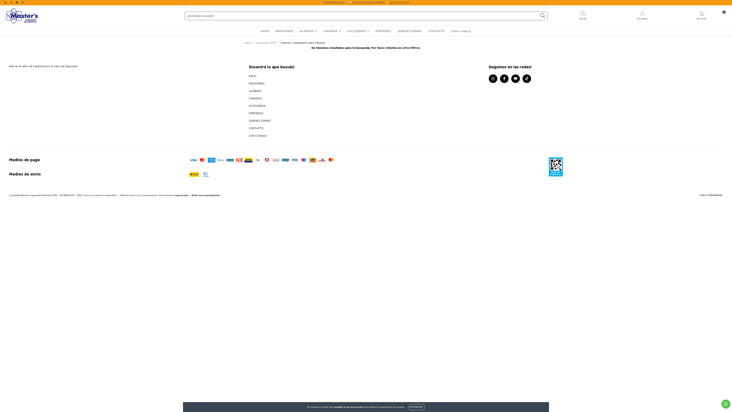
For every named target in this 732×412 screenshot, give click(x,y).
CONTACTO (437, 31)
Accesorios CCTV (265, 43)
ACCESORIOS (357, 31)
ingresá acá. (181, 195)
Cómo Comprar (461, 31)
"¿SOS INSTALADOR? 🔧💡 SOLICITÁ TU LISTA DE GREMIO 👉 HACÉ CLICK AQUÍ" (366, 2)
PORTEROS (383, 31)
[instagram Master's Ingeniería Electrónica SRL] (6, 2)
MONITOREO (284, 31)
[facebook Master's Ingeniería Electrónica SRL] (11, 2)
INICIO (265, 31)
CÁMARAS (331, 31)
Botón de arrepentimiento (206, 195)
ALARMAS (307, 31)
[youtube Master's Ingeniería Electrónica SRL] (17, 2)
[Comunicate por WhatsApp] (726, 404)
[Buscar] (542, 15)
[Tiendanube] (711, 195)
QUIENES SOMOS (410, 31)
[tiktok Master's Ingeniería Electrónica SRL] (22, 2)
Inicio (248, 43)
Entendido (416, 407)
